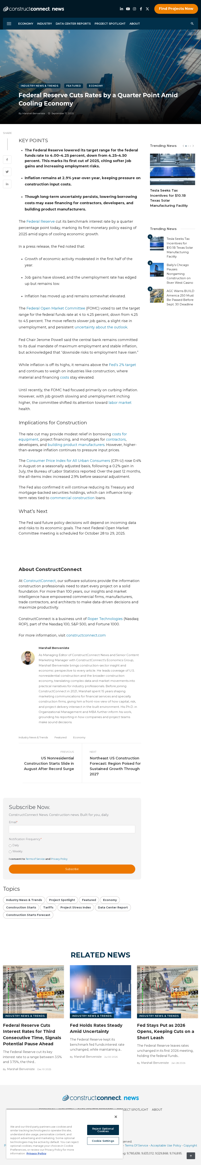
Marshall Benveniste (54, 648)
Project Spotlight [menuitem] (110, 23)
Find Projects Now (176, 8)
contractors (116, 439)
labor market (120, 402)
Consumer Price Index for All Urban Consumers (68, 461)
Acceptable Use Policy (166, 1145)
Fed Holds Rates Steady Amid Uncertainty (96, 1028)
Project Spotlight (62, 900)
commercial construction (72, 498)
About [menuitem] (135, 23)
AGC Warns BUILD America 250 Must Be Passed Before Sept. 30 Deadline (180, 297)
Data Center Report (113, 907)
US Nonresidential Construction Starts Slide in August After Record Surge (49, 763)
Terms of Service (35, 858)
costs (64, 377)
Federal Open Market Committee (55, 308)
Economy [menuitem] (25, 23)
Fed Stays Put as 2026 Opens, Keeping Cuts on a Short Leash (165, 1031)
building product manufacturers (76, 445)
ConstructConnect (40, 581)
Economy (96, 85)
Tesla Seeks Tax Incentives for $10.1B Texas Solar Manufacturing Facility (169, 198)
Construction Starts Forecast (28, 915)
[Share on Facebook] (7, 160)
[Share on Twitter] (7, 172)
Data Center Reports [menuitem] (73, 23)
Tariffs (48, 907)
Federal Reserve (40, 221)
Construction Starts (21, 907)
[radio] (72, 845)
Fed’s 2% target (122, 365)
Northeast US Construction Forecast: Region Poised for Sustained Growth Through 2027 (115, 766)
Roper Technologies (105, 619)
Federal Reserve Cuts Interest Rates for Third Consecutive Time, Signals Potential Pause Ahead (32, 1034)
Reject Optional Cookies (103, 1130)
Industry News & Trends (39, 85)
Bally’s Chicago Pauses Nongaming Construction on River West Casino (180, 274)
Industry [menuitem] (44, 23)
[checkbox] (72, 848)
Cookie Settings (103, 1140)
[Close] (115, 1116)
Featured (73, 85)
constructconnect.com (86, 635)
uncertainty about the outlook (101, 327)
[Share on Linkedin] (7, 184)
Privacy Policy (59, 858)
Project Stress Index (75, 907)
